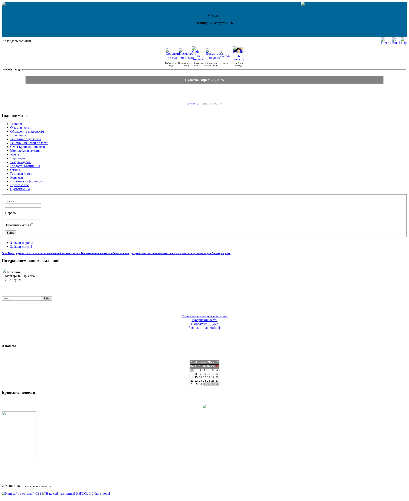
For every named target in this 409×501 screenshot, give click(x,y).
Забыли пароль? (21, 243)
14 (191, 377)
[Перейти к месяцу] (239, 59)
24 (204, 380)
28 (191, 384)
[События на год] (172, 57)
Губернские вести (204, 320)
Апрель (200, 362)
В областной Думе (204, 324)
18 (208, 377)
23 (200, 380)
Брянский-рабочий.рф (204, 327)
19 (212, 377)
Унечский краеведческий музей (204, 316)
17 (204, 377)
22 (196, 380)
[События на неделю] (198, 59)
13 (217, 373)
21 (191, 380)
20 (217, 377)
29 (196, 384)
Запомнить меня (17, 225)
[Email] (396, 42)
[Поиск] (225, 55)
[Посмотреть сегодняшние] (214, 57)
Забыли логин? (21, 246)
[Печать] (386, 42)
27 (217, 380)
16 (200, 377)
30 (200, 384)
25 (208, 380)
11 (208, 373)
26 (212, 380)
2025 (210, 362)
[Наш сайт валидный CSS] (22, 493)
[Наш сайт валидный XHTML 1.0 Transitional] (76, 493)
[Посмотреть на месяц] (187, 57)
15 (196, 377)
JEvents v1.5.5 (193, 104)
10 (204, 373)
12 (212, 373)
